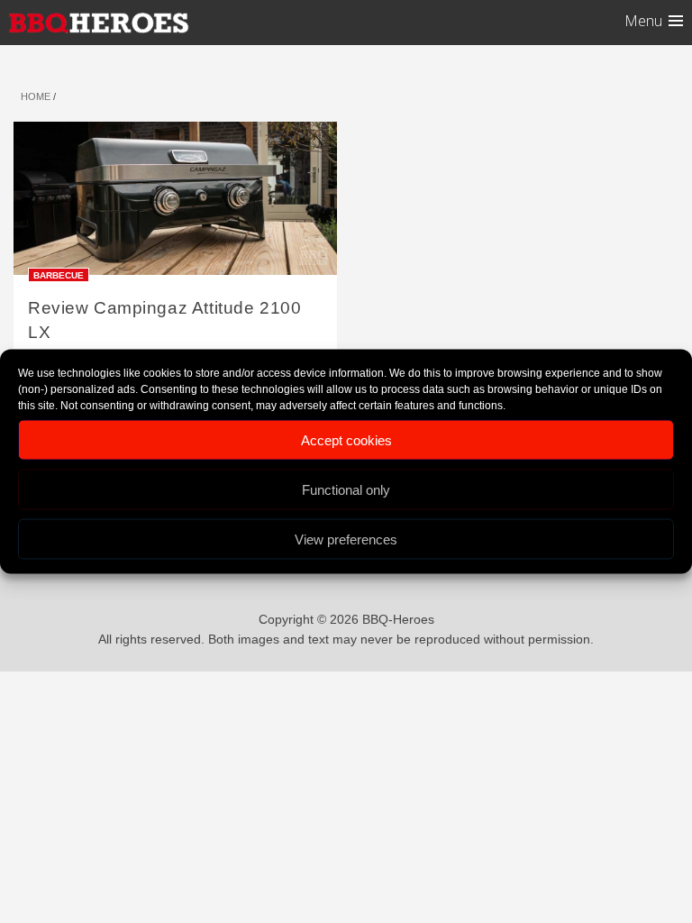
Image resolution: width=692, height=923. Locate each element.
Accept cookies (346, 439)
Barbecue (58, 274)
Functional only (346, 489)
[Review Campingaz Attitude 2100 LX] (175, 204)
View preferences (346, 538)
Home (35, 96)
